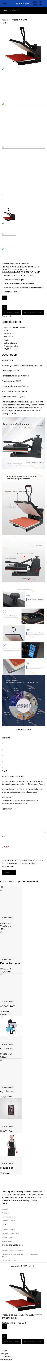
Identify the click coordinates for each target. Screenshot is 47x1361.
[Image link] (23, 1186)
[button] (7, 1163)
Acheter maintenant (33, 312)
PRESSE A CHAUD (19, 20)
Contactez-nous (8, 1221)
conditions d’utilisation (11, 1260)
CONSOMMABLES (8, 1230)
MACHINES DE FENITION (10, 1234)
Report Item (7, 360)
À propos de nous (9, 1217)
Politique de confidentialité (12, 1250)
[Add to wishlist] (15, 1158)
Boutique (5, 1213)
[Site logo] (23, 3)
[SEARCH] (46, 9)
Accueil (5, 20)
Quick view (9, 1158)
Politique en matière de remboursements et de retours (20, 1255)
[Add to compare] (3, 1158)
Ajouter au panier (11, 312)
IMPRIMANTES (7, 1241)
